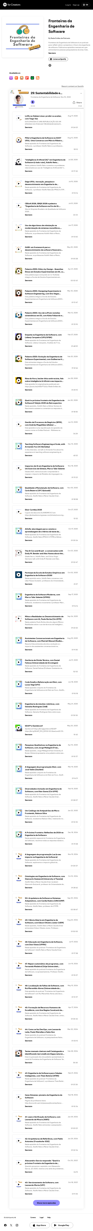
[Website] (49, 65)
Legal (41, 1217)
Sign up (76, 4)
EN (87, 5)
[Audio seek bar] (56, 108)
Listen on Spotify (59, 59)
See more (52, 53)
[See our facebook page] (5, 1225)
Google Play (63, 1225)
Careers (33, 1217)
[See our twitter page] (11, 1225)
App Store (41, 1225)
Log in (68, 4)
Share (79, 102)
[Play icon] (33, 102)
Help (49, 1217)
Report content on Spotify (73, 86)
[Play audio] (81, 93)
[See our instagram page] (17, 1225)
